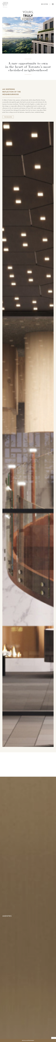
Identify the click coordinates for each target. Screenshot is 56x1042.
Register (44, 4)
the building (8, 117)
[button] (53, 4)
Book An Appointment (28, 1040)
